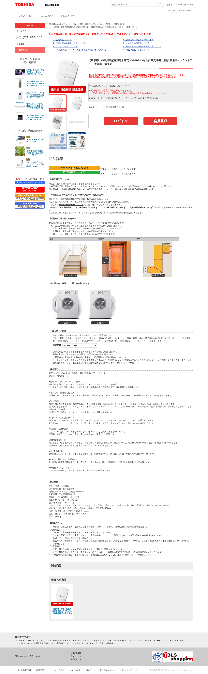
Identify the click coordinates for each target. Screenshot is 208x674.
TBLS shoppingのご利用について (27, 656)
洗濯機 (108, 24)
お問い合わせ (188, 5)
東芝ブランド (119, 24)
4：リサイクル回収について (65, 46)
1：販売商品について (62, 40)
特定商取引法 (41, 670)
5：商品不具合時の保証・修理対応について (142, 46)
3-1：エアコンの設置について (136, 43)
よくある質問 (76, 653)
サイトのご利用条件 (58, 670)
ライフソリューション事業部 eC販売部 (145, 541)
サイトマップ (174, 5)
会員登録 (160, 121)
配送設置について (102, 555)
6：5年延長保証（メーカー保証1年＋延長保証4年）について (79, 50)
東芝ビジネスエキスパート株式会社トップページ (118, 670)
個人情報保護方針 (24, 670)
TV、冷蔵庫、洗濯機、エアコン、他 (88, 24)
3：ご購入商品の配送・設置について (69, 43)
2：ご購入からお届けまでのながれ (138, 40)
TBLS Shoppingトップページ (59, 24)
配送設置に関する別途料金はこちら (88, 363)
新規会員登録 (186, 10)
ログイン (174, 10)
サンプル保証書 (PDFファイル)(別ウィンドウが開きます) (147, 186)
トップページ (24, 31)
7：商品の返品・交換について (136, 50)
